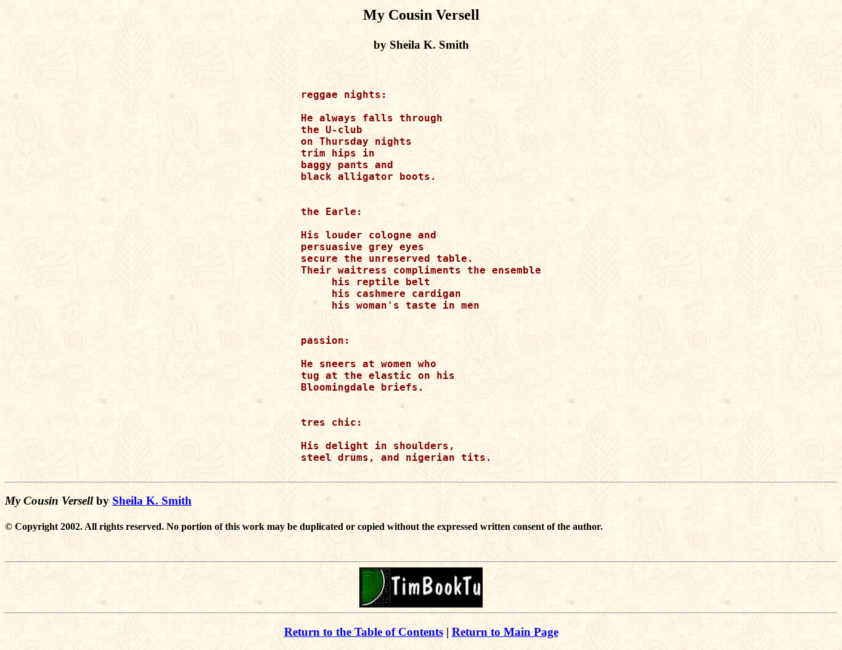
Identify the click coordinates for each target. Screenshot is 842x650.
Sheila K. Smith (152, 500)
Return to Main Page (505, 631)
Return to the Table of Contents (363, 631)
